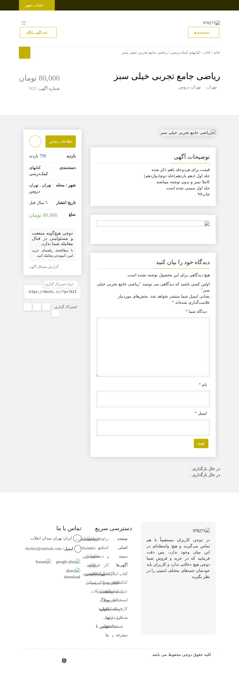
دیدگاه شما (196, 311)
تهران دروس (189, 87)
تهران (212, 87)
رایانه (99, 591)
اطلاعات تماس (61, 141)
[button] (153, 158)
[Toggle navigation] (214, 4)
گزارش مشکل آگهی (44, 267)
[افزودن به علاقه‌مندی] (35, 141)
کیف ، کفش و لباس (105, 608)
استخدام (120, 600)
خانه (216, 52)
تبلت (96, 574)
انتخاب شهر (34, 5)
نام (203, 385)
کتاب (206, 52)
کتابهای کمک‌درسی (185, 52)
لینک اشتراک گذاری (59, 284)
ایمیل (201, 413)
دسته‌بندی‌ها (202, 32)
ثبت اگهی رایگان (37, 32)
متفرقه (121, 635)
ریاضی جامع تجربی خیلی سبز (167, 76)
